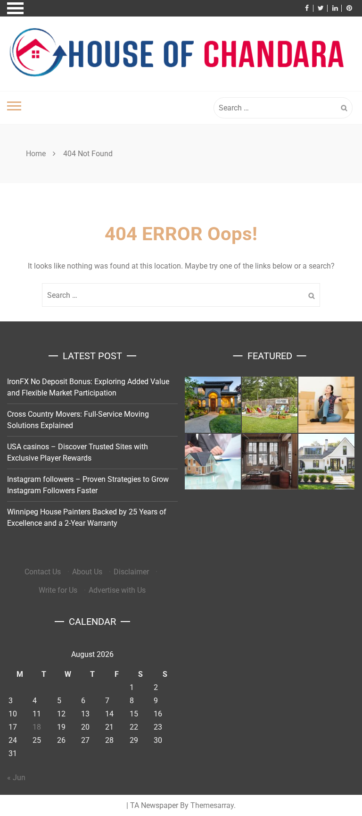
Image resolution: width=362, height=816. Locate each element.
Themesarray (212, 805)
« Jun (16, 777)
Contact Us (43, 571)
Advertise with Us (117, 590)
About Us (87, 571)
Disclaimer (131, 571)
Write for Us (58, 590)
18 (37, 727)
